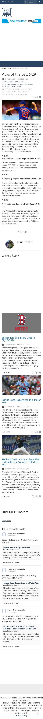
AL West (10, 82)
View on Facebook (7, 562)
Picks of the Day (7, 94)
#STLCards (6, 578)
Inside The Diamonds (16, 533)
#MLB (4, 542)
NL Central (6, 87)
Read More (6, 497)
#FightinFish (30, 619)
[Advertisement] (21, 44)
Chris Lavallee (10, 79)
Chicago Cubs (19, 82)
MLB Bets (26, 92)
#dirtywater (33, 540)
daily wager (6, 89)
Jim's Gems (16, 89)
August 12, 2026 (24, 469)
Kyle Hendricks (26, 89)
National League (26, 84)
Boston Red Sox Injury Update (16, 547)
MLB (18, 84)
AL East (4, 82)
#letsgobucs (7, 621)
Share (17, 562)
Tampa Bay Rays (16, 87)
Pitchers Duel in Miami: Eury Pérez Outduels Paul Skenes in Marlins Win (21, 462)
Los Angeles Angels (9, 84)
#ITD (10, 542)
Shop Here (6, 520)
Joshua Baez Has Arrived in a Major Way (21, 583)
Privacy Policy (21, 715)
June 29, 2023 (23, 79)
